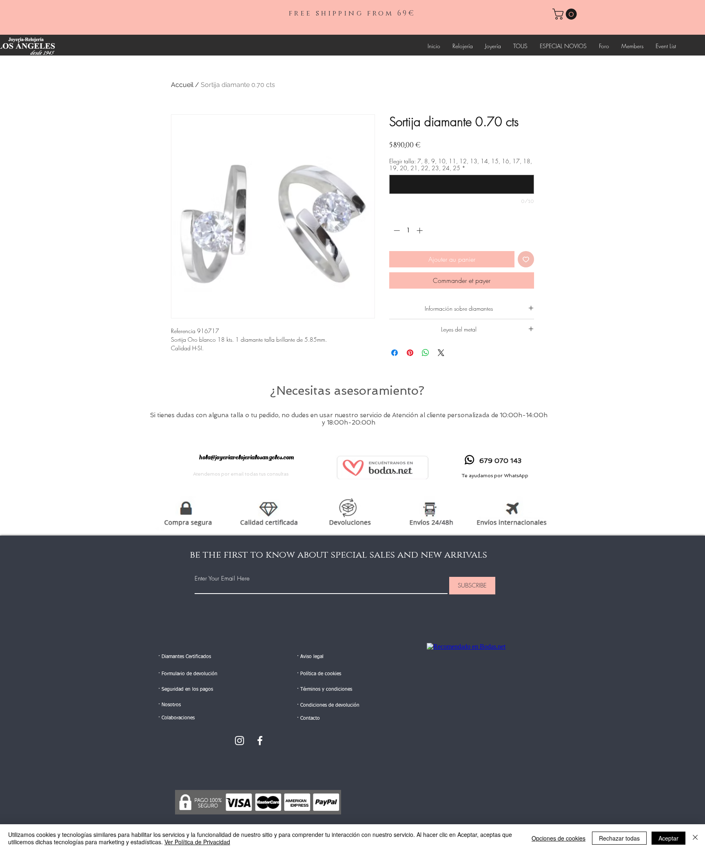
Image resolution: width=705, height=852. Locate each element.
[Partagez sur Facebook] (394, 353)
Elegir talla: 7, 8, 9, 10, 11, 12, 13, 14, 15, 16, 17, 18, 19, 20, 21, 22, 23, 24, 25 (460, 164)
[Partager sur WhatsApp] (425, 353)
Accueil (182, 85)
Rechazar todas (619, 838)
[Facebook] (260, 740)
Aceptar (668, 838)
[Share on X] (441, 353)
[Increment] (420, 230)
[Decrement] (395, 230)
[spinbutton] (408, 230)
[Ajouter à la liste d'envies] (526, 259)
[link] (565, 14)
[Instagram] (239, 740)
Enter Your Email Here (222, 579)
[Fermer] (695, 838)
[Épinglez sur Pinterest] (410, 353)
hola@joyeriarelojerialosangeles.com (246, 457)
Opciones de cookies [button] (558, 838)
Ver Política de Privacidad (197, 842)
